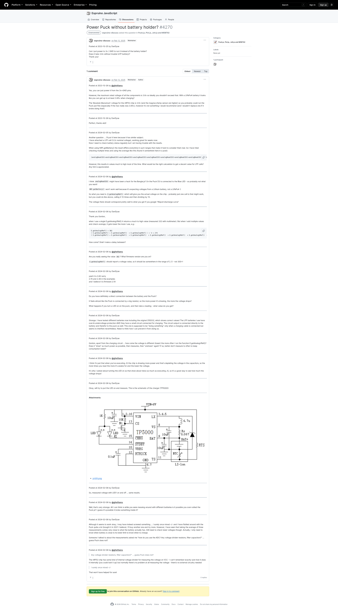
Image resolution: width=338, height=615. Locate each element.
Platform (16, 4)
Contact (181, 604)
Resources (45, 4)
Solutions (30, 4)
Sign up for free (98, 591)
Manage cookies (192, 604)
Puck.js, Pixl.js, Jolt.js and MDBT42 (154, 33)
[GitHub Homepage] (112, 604)
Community (165, 604)
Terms (134, 604)
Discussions (127, 19)
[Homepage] (6, 5)
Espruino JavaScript (104, 13)
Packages (157, 19)
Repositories (110, 19)
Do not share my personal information (213, 604)
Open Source (62, 4)
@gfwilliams (117, 85)
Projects (143, 19)
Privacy (141, 604)
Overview (95, 19)
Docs (173, 604)
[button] (205, 40)
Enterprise (79, 4)
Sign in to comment (171, 591)
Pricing (93, 4)
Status (156, 604)
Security (149, 604)
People (171, 19)
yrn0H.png (97, 478)
